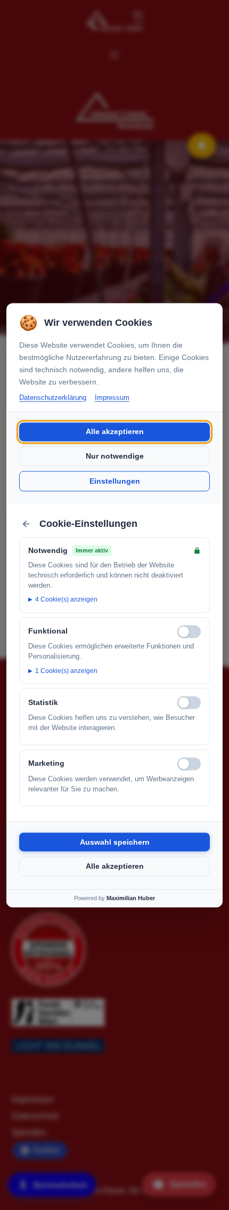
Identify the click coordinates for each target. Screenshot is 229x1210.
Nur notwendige (115, 456)
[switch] (189, 631)
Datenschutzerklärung (52, 398)
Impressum (112, 398)
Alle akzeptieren (115, 432)
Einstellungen (114, 481)
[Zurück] (26, 524)
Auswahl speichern (115, 842)
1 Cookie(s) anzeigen (66, 671)
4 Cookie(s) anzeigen (66, 600)
